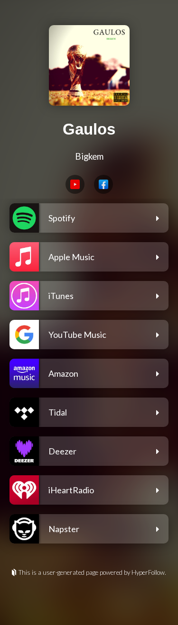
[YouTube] (75, 184)
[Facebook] (103, 184)
